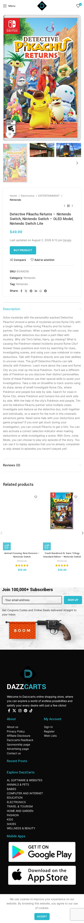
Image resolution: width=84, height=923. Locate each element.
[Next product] (72, 206)
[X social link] (26, 290)
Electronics (28, 195)
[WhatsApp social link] (40, 290)
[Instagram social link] (20, 710)
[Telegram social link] (45, 290)
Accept (42, 916)
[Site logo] (42, 5)
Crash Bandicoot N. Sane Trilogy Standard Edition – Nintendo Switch (62, 555)
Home (14, 195)
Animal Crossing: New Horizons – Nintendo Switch (22, 555)
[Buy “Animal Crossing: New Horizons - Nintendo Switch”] (7, 546)
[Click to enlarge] (10, 134)
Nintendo (15, 199)
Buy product (23, 250)
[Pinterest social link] (31, 290)
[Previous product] (64, 206)
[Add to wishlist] (35, 497)
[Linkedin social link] (36, 290)
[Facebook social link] (21, 290)
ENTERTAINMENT (49, 195)
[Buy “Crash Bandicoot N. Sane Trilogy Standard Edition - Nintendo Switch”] (47, 546)
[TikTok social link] (31, 710)
